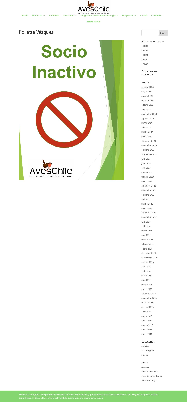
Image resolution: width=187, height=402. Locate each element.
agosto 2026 (147, 87)
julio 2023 (146, 158)
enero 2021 (146, 248)
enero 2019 (146, 320)
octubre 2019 (147, 302)
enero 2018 (146, 329)
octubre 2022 (147, 194)
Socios (144, 355)
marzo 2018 (147, 325)
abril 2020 (146, 280)
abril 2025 (146, 109)
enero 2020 (146, 289)
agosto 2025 (147, 104)
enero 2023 (146, 181)
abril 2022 (146, 199)
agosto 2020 (147, 262)
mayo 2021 (146, 230)
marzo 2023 (147, 172)
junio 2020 (146, 271)
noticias (145, 346)
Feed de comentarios (151, 376)
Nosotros (37, 16)
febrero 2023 (147, 176)
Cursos (144, 16)
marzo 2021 (147, 239)
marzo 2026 (147, 96)
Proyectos (127, 16)
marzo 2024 (147, 131)
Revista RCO (69, 16)
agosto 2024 (147, 118)
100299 (144, 50)
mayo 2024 (146, 122)
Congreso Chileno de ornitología (98, 16)
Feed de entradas (149, 371)
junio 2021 (146, 226)
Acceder (145, 367)
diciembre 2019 (148, 293)
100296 (144, 63)
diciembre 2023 (148, 140)
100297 (144, 59)
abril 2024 (146, 127)
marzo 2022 (147, 203)
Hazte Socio (93, 22)
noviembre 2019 (149, 298)
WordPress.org (148, 380)
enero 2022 (146, 208)
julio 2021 (146, 221)
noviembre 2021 (149, 217)
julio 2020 (146, 266)
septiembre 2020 (149, 257)
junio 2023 (146, 163)
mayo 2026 (146, 91)
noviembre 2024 (149, 114)
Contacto (156, 16)
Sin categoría (147, 350)
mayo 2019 (146, 316)
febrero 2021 (147, 244)
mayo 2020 (146, 275)
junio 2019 (146, 311)
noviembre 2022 (149, 190)
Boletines (54, 16)
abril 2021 (146, 235)
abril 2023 (146, 167)
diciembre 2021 (148, 212)
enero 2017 (146, 334)
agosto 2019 (147, 307)
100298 (144, 55)
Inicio (25, 16)
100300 (144, 46)
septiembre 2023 (149, 154)
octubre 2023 (147, 149)
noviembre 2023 (149, 145)
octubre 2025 (147, 100)
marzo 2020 (147, 284)
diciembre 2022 (148, 185)
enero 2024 (146, 136)
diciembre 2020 (148, 253)
